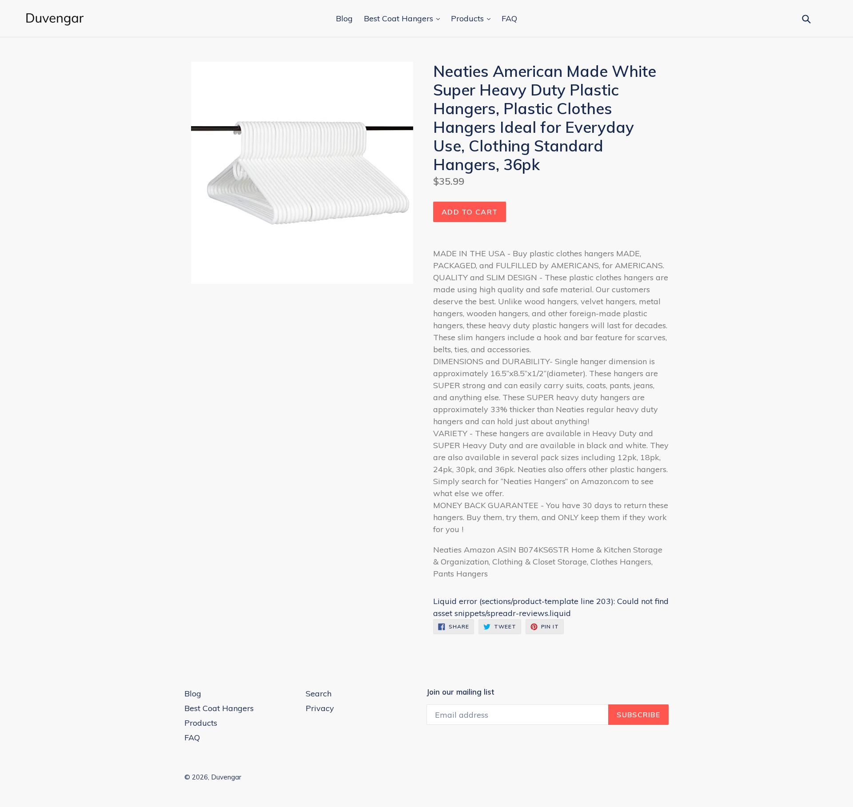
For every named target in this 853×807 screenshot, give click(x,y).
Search (318, 693)
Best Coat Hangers (399, 18)
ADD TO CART (470, 211)
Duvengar (226, 777)
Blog (344, 18)
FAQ (509, 18)
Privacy (320, 708)
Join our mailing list (460, 692)
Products (468, 18)
